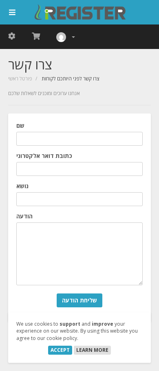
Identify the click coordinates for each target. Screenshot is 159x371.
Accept (60, 350)
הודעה (24, 216)
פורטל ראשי (20, 78)
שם (20, 125)
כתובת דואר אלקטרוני (44, 156)
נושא (22, 186)
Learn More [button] (92, 350)
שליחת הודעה (79, 300)
